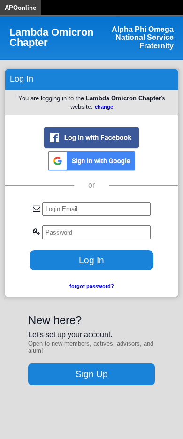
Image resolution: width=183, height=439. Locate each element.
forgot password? (91, 286)
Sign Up (92, 374)
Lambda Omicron (51, 37)
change (104, 107)
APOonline (20, 7)
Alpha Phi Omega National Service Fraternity (143, 37)
